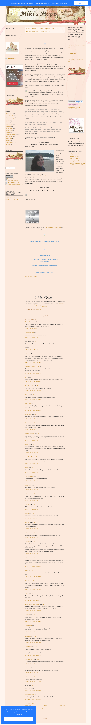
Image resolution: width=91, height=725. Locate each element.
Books (7, 120)
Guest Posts (9, 138)
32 (36, 646)
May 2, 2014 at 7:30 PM (33, 673)
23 (34, 541)
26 (33, 581)
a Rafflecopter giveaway (31, 276)
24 (34, 557)
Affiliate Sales (9, 114)
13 (33, 444)
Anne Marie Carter (30, 694)
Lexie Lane (28, 636)
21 (34, 522)
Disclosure (8, 126)
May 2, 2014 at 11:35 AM (33, 655)
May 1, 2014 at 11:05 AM (33, 382)
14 (36, 456)
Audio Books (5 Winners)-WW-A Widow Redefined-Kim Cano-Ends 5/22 (42, 30)
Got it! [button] (18, 719)
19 (34, 504)
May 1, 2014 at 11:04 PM (33, 600)
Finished (8, 132)
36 (32, 685)
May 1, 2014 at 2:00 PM (33, 440)
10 (36, 414)
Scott (26, 377)
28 (44, 604)
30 (36, 625)
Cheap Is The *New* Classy (32, 604)
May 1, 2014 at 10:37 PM (33, 577)
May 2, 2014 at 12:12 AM (33, 621)
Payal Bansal (28, 646)
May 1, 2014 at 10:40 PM (33, 589)
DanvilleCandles (74, 156)
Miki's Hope (35, 7)
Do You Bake (9, 128)
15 (32, 467)
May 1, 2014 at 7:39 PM (33, 553)
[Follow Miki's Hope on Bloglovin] (75, 102)
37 (39, 694)
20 (33, 513)
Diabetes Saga (9, 124)
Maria (26, 570)
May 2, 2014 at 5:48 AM (33, 632)
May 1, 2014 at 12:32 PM (33, 399)
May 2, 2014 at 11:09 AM (33, 642)
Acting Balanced (74, 154)
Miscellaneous (9, 142)
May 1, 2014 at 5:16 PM (33, 518)
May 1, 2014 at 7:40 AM (33, 337)
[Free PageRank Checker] (9, 177)
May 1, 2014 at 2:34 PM (33, 463)
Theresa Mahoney (30, 433)
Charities (8, 122)
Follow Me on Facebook (74, 107)
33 (38, 659)
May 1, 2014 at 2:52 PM (33, 481)
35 (34, 677)
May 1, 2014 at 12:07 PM (33, 390)
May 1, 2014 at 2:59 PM (33, 489)
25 (32, 570)
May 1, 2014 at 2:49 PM (33, 472)
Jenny (27, 467)
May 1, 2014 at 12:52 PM (33, 410)
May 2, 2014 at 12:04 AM (33, 610)
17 (35, 485)
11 (34, 423)
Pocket (50, 723)
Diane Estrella (29, 456)
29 (34, 614)
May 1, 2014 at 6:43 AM (33, 328)
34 (34, 668)
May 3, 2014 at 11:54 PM (33, 690)
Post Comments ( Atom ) (38, 708)
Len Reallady (28, 625)
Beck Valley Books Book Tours (53, 227)
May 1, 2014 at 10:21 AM (33, 373)
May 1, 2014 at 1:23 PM (33, 419)
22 (34, 532)
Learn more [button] (18, 714)
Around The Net (10, 116)
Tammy (27, 513)
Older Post (62, 705)
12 (38, 433)
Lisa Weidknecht (29, 476)
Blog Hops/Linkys (10, 118)
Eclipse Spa (9, 130)
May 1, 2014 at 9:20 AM (33, 350)
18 (34, 494)
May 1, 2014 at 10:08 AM (33, 362)
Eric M (27, 593)
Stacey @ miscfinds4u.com (32, 366)
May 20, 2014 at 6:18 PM (33, 699)
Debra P (27, 581)
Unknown (27, 354)
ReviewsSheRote (29, 332)
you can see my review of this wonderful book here (39, 176)
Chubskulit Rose (29, 659)
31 (35, 636)
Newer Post (28, 705)
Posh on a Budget (74, 158)
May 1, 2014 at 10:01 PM (33, 566)
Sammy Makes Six (75, 161)
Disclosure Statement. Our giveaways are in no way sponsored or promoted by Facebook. (46, 304)
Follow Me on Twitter (73, 109)
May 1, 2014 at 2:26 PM (33, 452)
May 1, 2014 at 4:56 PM (33, 500)
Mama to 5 (28, 485)
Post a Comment (29, 703)
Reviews (8, 144)
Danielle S (28, 423)
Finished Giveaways (11, 134)
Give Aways (9, 136)
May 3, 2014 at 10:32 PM (33, 681)
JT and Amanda (29, 386)
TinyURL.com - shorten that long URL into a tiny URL (77, 164)
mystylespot (28, 414)
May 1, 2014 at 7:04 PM (33, 537)
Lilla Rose (8, 140)
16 (38, 476)
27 (33, 593)
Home (45, 705)
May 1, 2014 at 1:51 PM (33, 429)
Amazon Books (72, 53)
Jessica (27, 394)
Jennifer (27, 444)
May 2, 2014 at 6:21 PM (33, 664)
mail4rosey (28, 403)
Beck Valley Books (30, 322)
